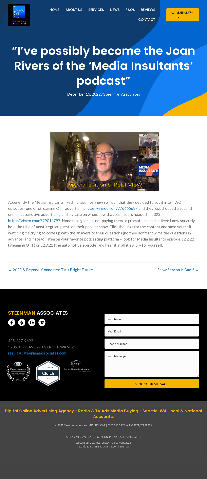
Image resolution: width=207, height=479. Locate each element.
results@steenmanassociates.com (37, 353)
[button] (11, 322)
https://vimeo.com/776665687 (112, 208)
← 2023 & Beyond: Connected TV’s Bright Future (50, 269)
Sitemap (124, 446)
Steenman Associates (121, 94)
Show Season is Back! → (178, 269)
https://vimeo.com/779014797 (34, 220)
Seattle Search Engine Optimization (97, 446)
